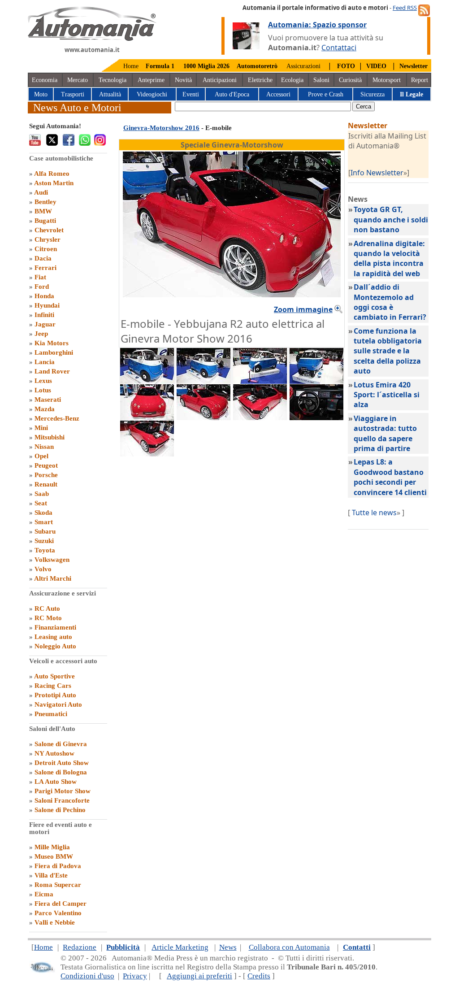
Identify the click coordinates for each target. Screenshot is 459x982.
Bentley (45, 201)
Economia (44, 80)
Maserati (48, 399)
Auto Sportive (54, 676)
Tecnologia (112, 80)
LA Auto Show (56, 781)
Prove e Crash (325, 94)
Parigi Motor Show (63, 791)
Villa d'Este (51, 875)
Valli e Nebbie (55, 922)
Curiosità (350, 80)
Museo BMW (54, 856)
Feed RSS (405, 8)
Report (419, 80)
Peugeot (46, 465)
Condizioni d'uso (87, 976)
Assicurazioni (303, 66)
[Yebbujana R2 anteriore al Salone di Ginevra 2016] (147, 417)
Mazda (45, 409)
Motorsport (386, 80)
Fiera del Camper (61, 903)
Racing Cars (53, 685)
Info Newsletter (377, 173)
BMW (43, 211)
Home (131, 66)
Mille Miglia (52, 847)
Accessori (278, 94)
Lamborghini (54, 352)
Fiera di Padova (58, 865)
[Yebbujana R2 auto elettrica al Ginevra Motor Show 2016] (203, 417)
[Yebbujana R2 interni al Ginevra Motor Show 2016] (316, 417)
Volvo (43, 569)
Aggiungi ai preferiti (199, 976)
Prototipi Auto (55, 695)
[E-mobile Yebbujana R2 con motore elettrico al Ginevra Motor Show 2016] (147, 454)
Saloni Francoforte (62, 800)
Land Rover (52, 371)
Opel (41, 456)
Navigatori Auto (58, 704)
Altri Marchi (52, 578)
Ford (42, 286)
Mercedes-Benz (57, 418)
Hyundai (47, 305)
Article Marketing (180, 947)
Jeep (41, 333)
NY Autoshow (54, 753)
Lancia (45, 361)
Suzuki (44, 540)
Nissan (44, 446)
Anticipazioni (220, 80)
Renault (46, 484)
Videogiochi (152, 94)
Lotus (43, 390)
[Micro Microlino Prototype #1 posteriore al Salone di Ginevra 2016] (316, 381)
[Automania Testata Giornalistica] (92, 39)
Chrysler (48, 239)
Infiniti (44, 314)
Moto (41, 94)
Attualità (110, 94)
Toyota (45, 550)
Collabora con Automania (289, 947)
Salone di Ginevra (61, 743)
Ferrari (45, 267)
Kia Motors (52, 343)
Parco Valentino (58, 913)
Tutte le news (374, 512)
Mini (41, 427)
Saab (42, 493)
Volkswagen (52, 559)
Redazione (79, 947)
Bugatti (45, 220)
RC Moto (48, 617)
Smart (44, 522)
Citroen (46, 248)
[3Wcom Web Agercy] (42, 971)
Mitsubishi (50, 437)
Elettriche (260, 80)
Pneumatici (51, 713)
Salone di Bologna (61, 772)
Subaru (45, 531)
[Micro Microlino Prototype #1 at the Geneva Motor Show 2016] (203, 381)
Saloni (321, 80)
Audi (41, 192)
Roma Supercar (58, 884)
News (228, 947)
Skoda (43, 512)
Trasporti (72, 94)
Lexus (43, 380)
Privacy (135, 976)
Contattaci (338, 47)
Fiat (40, 277)
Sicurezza (372, 94)
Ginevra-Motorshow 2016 (161, 127)
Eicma (44, 894)
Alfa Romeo (51, 173)
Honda (44, 296)
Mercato (77, 80)
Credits (258, 976)
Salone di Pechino (60, 809)
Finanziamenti (55, 627)
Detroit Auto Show (62, 762)
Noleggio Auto (55, 646)
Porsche (46, 474)
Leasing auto (53, 636)
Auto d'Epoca (232, 94)
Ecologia (292, 80)
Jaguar (45, 324)
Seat (41, 503)
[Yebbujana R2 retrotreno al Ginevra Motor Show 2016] (260, 417)
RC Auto (47, 608)
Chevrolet (49, 230)
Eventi (190, 94)
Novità (183, 80)
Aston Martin (54, 183)
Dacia (43, 258)
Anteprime (151, 80)
